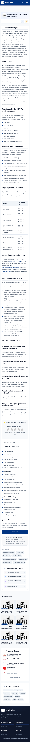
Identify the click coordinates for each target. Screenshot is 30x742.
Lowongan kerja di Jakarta (15, 573)
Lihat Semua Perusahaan (15, 677)
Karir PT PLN (6, 555)
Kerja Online (6, 693)
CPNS (14, 699)
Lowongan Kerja (6, 271)
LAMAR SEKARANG (15, 532)
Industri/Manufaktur (8, 690)
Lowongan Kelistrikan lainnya (15, 577)
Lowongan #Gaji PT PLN (15, 586)
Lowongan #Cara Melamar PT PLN (15, 581)
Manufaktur (22, 693)
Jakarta (9, 21)
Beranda (3, 9)
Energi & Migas (18, 690)
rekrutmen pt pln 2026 (19, 562)
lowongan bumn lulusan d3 (9, 559)
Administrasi (14, 693)
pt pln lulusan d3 (7, 562)
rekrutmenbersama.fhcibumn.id (10, 267)
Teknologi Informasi (8, 696)
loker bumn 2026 (17, 555)
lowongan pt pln (22, 559)
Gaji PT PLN (20, 552)
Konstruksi (20, 699)
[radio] (8, 429)
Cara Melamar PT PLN (8, 552)
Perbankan (17, 696)
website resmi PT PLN (15, 261)
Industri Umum (7, 699)
